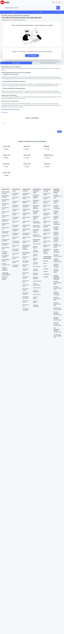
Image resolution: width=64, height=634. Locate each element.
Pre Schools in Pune (15, 222)
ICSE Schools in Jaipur (47, 218)
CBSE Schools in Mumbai (26, 202)
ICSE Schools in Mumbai (47, 202)
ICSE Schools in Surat (47, 242)
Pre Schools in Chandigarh (15, 266)
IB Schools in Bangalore (26, 293)
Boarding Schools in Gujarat (56, 218)
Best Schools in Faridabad (5, 240)
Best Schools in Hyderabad (5, 220)
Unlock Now (33, 55)
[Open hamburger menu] (62, 2)
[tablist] (32, 63)
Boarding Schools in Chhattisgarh (57, 207)
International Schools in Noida (37, 235)
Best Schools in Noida (5, 208)
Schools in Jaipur (37, 287)
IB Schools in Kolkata (26, 265)
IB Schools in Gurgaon (26, 269)
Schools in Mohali (35, 301)
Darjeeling (45, 277)
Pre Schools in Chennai (15, 210)
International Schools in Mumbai (36, 202)
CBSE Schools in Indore (26, 242)
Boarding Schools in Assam (56, 202)
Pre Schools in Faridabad (15, 230)
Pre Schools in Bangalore (15, 194)
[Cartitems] (59, 2)
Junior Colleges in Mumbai (6, 260)
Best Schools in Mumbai (5, 200)
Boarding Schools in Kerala (58, 255)
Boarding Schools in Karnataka (56, 228)
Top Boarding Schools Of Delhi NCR (58, 336)
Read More (4, 112)
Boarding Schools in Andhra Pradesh (57, 260)
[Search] (58, 8)
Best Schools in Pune (5, 228)
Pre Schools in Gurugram (15, 226)
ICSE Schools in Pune (47, 210)
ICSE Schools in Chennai (47, 246)
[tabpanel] (32, 89)
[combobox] (30, 7)
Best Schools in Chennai (5, 216)
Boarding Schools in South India (58, 288)
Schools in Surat (37, 294)
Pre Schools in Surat (15, 254)
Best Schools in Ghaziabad (5, 244)
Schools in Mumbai (35, 247)
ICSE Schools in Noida (47, 206)
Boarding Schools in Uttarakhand (57, 251)
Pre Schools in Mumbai (15, 202)
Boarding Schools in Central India (57, 293)
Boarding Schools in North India (58, 283)
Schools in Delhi (37, 244)
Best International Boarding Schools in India (57, 330)
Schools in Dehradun (35, 263)
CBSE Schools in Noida (26, 198)
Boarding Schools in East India (57, 299)
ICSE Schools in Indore (47, 222)
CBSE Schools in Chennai (26, 210)
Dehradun (45, 271)
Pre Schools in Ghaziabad (15, 234)
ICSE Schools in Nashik (47, 238)
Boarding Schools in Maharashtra (57, 223)
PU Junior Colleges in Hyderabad (4, 269)
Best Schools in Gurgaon (5, 204)
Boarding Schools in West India (57, 304)
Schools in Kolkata (35, 259)
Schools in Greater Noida (36, 284)
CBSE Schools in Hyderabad (26, 206)
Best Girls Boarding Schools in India (57, 313)
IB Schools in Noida (26, 257)
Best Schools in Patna (5, 248)
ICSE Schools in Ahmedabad (47, 230)
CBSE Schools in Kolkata (26, 214)
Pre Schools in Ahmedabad (15, 250)
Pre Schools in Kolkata (15, 214)
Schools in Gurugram (35, 270)
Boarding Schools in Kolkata (56, 212)
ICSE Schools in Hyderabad (47, 214)
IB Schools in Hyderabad (26, 261)
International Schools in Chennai (36, 212)
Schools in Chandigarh (36, 305)
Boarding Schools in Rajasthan (56, 234)
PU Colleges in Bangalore (5, 256)
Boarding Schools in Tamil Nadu (57, 196)
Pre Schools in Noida (15, 238)
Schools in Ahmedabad (36, 291)
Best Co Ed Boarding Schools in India (57, 324)
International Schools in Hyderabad (36, 207)
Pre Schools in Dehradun (15, 218)
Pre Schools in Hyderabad (15, 206)
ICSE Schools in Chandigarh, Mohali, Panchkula (47, 251)
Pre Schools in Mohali (15, 262)
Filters (40, 12)
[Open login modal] (53, 2)
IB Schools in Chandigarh (26, 309)
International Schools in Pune (36, 222)
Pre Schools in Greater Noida (15, 242)
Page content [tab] (16, 63)
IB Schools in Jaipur (26, 285)
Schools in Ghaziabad (35, 278)
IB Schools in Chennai (26, 289)
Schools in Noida (37, 281)
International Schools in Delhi (37, 226)
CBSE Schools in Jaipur (26, 230)
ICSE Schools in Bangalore (47, 226)
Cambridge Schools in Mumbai (4, 278)
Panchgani (45, 269)
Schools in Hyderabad (35, 251)
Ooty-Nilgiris (46, 274)
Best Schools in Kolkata (5, 224)
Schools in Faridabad (35, 274)
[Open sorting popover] (59, 12)
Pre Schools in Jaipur (15, 246)
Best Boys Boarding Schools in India (57, 319)
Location (14, 12)
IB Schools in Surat (26, 305)
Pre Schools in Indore (15, 258)
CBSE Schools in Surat (26, 238)
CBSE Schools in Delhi (26, 222)
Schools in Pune (36, 266)
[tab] (48, 63)
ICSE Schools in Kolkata (47, 194)
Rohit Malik (9, 20)
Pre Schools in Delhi (15, 198)
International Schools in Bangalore (36, 196)
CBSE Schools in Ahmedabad (26, 234)
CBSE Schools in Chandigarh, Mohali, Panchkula (26, 247)
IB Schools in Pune (26, 281)
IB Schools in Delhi (26, 273)
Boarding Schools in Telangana (56, 266)
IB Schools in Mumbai (26, 277)
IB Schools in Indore (26, 301)
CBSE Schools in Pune (26, 218)
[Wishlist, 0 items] (56, 2)
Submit (59, 131)
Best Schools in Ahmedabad (5, 232)
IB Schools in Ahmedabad (26, 297)
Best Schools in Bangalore (5, 196)
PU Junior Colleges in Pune (6, 264)
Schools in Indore (35, 297)
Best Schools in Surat (5, 236)
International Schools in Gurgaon (36, 231)
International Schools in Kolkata (36, 218)
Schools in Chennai (35, 255)
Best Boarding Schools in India (57, 308)
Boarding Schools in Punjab (56, 271)
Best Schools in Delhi (5, 212)
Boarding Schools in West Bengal (57, 246)
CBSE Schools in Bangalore (26, 194)
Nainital (45, 266)
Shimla (44, 263)
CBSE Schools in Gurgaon (26, 226)
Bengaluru (45, 261)
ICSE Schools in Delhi (47, 234)
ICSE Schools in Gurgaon (47, 198)
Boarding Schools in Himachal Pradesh (56, 239)
